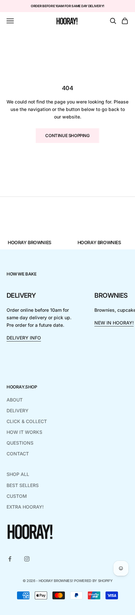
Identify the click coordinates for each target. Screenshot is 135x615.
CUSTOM (17, 496)
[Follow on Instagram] (27, 559)
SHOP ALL (18, 474)
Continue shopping (67, 135)
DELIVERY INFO (24, 337)
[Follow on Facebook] (10, 559)
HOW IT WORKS (24, 432)
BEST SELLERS (23, 485)
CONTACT (18, 453)
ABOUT (15, 399)
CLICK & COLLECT (27, 421)
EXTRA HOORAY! (25, 507)
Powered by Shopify (93, 580)
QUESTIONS (20, 443)
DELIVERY (18, 410)
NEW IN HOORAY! (114, 322)
